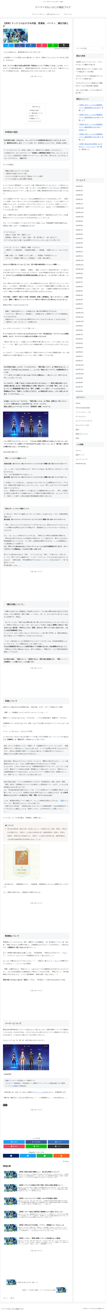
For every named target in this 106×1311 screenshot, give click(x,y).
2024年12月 (80, 208)
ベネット (57, 961)
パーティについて (35, 121)
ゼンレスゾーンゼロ (82, 425)
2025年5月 (79, 186)
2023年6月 (79, 286)
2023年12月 (80, 260)
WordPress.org (81, 463)
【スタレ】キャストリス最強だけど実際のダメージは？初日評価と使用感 (89, 84)
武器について (34, 116)
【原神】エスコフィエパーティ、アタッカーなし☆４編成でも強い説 (89, 63)
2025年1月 (79, 204)
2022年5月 (79, 343)
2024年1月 (79, 256)
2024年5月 (79, 238)
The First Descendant (83, 408)
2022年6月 (79, 339)
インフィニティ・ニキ (83, 412)
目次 (33, 106)
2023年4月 (79, 295)
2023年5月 (79, 291)
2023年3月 (79, 300)
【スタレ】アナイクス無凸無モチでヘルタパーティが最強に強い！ (89, 77)
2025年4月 (79, 190)
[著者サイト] (11, 1156)
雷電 (62, 800)
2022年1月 (79, 361)
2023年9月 (79, 273)
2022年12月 (80, 313)
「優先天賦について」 (37, 113)
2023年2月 (79, 304)
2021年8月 (79, 382)
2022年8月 (79, 330)
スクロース (22, 803)
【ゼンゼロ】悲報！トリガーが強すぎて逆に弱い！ (89, 91)
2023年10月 (80, 269)
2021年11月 (79, 369)
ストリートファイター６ (84, 421)
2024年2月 (79, 252)
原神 (6, 1105)
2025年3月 (79, 195)
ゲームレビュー (81, 416)
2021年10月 (80, 374)
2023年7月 (79, 282)
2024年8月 (79, 225)
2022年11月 (79, 317)
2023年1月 (79, 308)
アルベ (65, 953)
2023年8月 (79, 278)
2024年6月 (79, 234)
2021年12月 (80, 365)
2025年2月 (79, 199)
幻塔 (77, 438)
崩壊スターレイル (82, 434)
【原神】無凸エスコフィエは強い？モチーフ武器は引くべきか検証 (89, 70)
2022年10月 (80, 321)
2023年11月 (79, 265)
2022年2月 (79, 356)
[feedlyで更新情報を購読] (45, 1156)
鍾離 (6, 1080)
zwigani (81, 130)
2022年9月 (79, 326)
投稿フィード (80, 455)
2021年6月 (79, 391)
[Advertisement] (36, 89)
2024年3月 (79, 247)
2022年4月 (79, 347)
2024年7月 (79, 230)
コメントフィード (82, 459)
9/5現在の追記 (34, 110)
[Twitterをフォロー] (28, 1156)
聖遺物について (35, 118)
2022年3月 (79, 352)
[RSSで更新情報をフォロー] (61, 1156)
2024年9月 (79, 221)
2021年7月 (79, 387)
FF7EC (78, 403)
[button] (102, 48)
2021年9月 (79, 378)
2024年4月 (79, 243)
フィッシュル (40, 1092)
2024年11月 (79, 212)
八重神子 (16, 1086)
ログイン (79, 450)
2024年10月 (80, 217)
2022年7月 (79, 334)
